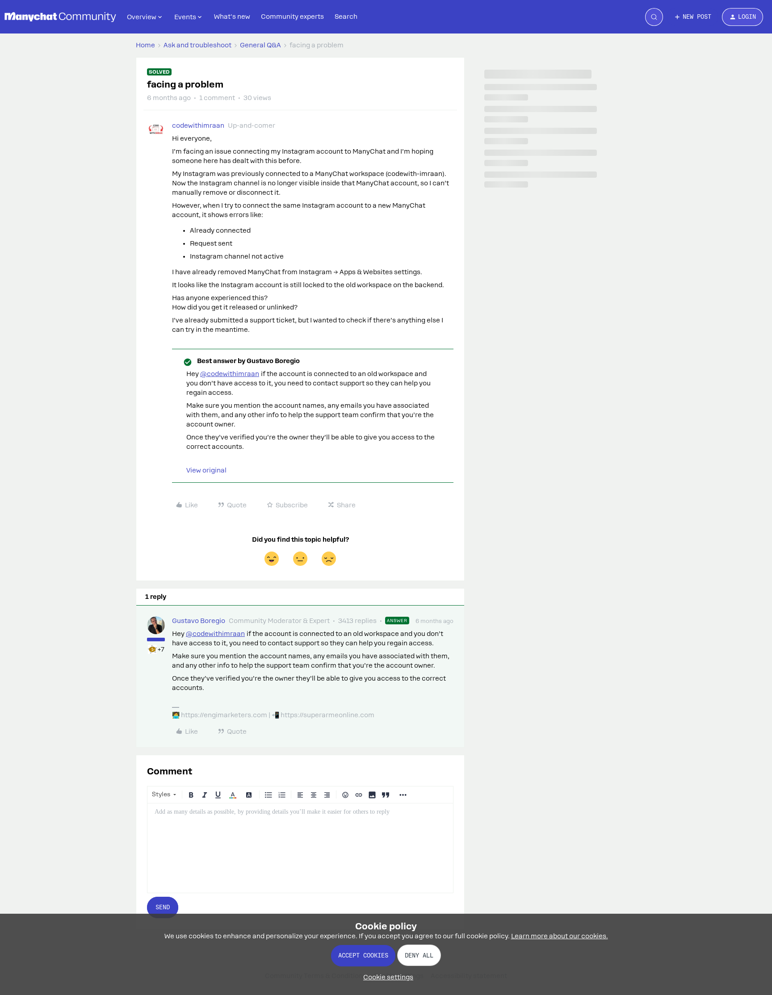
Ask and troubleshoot (197, 45)
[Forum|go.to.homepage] (60, 17)
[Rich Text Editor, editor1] (300, 848)
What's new (232, 16)
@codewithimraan (229, 373)
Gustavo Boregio (198, 620)
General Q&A (260, 45)
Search (346, 16)
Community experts (292, 16)
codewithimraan (198, 125)
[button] (692, 17)
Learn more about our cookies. (559, 936)
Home (145, 45)
